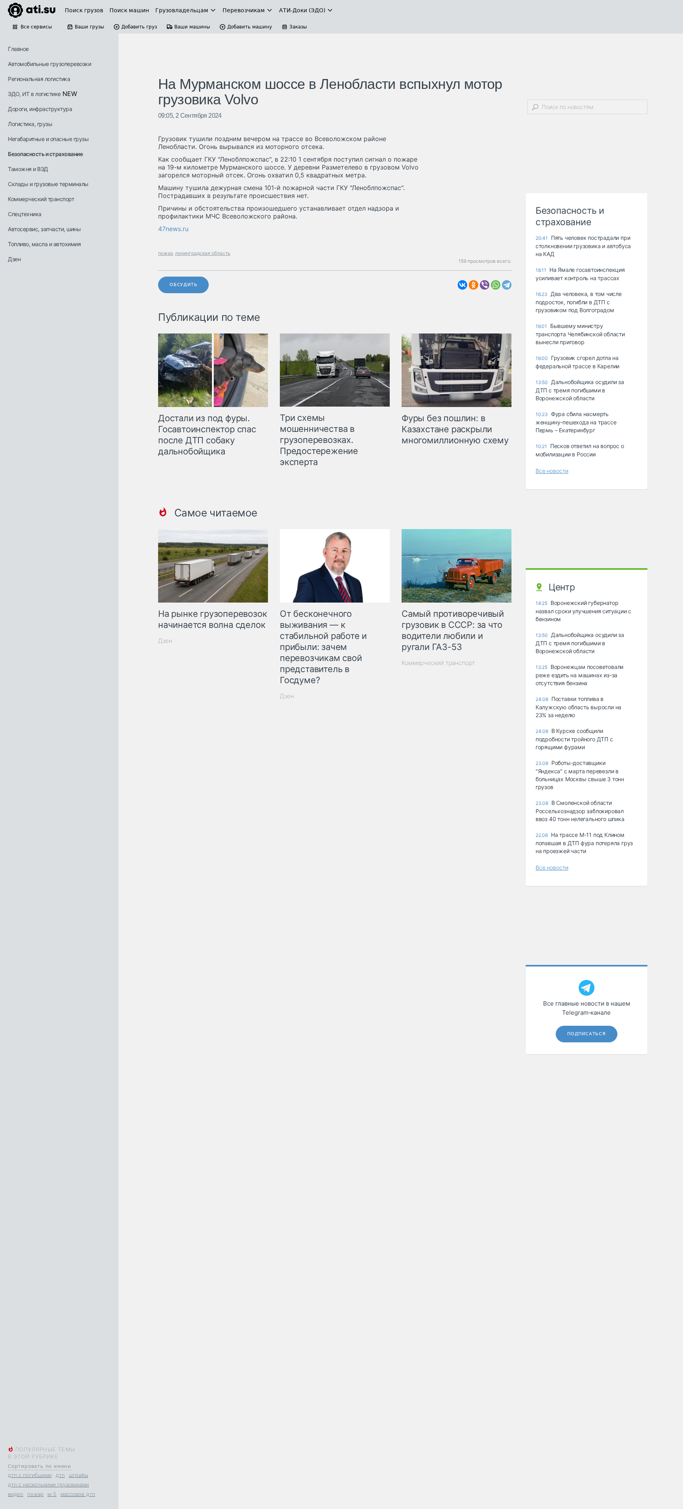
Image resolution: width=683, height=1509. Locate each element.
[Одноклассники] (473, 285)
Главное (18, 48)
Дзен (14, 259)
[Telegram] (506, 285)
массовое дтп (77, 1494)
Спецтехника (25, 214)
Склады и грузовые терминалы (48, 184)
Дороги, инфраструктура (40, 108)
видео (15, 1494)
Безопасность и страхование (45, 154)
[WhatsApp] (495, 285)
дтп (60, 1475)
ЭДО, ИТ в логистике (34, 93)
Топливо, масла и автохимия (44, 244)
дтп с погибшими (30, 1475)
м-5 (52, 1494)
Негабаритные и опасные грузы (48, 139)
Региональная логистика (39, 78)
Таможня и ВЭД (28, 169)
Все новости (552, 470)
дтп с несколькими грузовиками (48, 1484)
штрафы (78, 1475)
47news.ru (173, 229)
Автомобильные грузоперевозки (49, 63)
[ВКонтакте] (462, 285)
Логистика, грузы (30, 124)
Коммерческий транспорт (41, 199)
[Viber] (484, 285)
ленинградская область (202, 253)
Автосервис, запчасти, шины (44, 229)
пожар (35, 1494)
